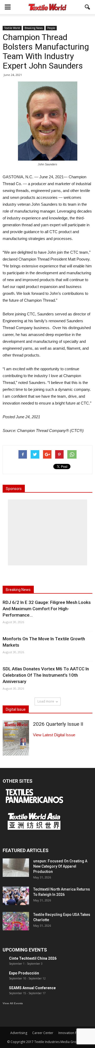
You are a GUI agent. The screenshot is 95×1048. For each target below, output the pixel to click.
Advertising (18, 1033)
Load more (45, 701)
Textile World (12, 28)
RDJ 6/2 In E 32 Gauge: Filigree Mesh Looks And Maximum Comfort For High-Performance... (47, 609)
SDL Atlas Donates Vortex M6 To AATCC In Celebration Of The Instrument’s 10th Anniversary (46, 675)
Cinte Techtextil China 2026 (32, 958)
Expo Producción (24, 973)
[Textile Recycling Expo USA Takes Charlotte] (16, 921)
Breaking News (34, 28)
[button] (87, 7)
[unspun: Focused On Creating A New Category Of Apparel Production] (16, 867)
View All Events (13, 1003)
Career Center (42, 1033)
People (51, 28)
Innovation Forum (71, 1033)
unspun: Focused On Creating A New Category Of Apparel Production (60, 866)
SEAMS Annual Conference (32, 988)
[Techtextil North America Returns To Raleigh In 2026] (16, 896)
